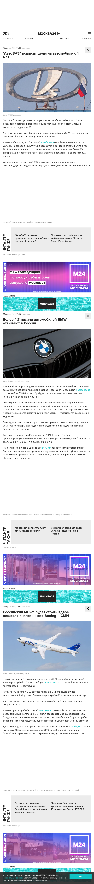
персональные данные (12, 878)
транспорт (16, 255)
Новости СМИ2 (9, 296)
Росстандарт (83, 390)
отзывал (46, 448)
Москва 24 (47, 33)
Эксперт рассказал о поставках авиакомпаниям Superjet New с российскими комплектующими (31, 808)
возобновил (47, 142)
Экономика (26, 48)
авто (23, 255)
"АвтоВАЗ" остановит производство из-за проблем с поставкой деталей (32, 238)
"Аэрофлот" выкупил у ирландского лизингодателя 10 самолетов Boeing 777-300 (67, 806)
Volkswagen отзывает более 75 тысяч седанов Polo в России (66, 530)
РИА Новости (52, 682)
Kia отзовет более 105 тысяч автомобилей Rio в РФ (31, 529)
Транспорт (26, 314)
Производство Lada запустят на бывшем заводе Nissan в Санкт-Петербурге (67, 238)
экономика (7, 255)
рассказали (44, 710)
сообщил (75, 726)
